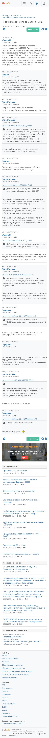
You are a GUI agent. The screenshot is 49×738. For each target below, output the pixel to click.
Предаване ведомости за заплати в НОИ (21, 534)
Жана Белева (27, 583)
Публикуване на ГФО (10, 716)
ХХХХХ (27, 482)
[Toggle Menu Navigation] (24, 3)
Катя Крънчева (21, 569)
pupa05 (7, 40)
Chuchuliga (7, 502)
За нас (4, 655)
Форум (4, 710)
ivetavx (36, 554)
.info (6, 3)
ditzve (23, 545)
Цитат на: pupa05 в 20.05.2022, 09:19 (17, 275)
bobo (6, 74)
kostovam (23, 470)
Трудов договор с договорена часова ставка (23, 522)
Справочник (7, 694)
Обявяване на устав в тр (14, 491)
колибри (31, 491)
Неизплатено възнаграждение (16, 554)
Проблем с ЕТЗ (9, 470)
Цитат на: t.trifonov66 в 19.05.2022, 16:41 (19, 316)
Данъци (5, 691)
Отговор (34, 29)
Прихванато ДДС (10, 545)
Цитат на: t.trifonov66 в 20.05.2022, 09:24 (19, 419)
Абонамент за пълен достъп (13, 668)
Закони (5, 700)
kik (6, 730)
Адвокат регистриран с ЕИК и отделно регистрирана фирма (20, 480)
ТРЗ (3, 685)
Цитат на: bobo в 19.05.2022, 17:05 (17, 185)
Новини (5, 697)
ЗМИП (4, 707)
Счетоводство (7, 688)
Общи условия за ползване (12, 665)
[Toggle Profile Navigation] (44, 3)
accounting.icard (35, 596)
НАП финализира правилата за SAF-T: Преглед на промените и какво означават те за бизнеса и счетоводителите (24, 580)
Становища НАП (8, 704)
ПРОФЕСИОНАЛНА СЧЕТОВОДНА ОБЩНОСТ (22, 641)
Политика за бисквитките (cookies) (15, 674)
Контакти (5, 662)
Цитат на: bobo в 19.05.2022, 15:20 (17, 126)
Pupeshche (7, 525)
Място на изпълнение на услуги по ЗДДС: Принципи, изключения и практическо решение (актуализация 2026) (24, 607)
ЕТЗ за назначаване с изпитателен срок (20, 500)
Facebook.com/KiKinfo (12, 637)
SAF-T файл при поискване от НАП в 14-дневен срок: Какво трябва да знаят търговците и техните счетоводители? (23, 594)
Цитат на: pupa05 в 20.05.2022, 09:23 (17, 380)
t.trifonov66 (9, 102)
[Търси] (31, 3)
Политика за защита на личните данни (17, 671)
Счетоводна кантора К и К (12, 724)
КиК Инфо (28, 610)
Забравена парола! (9, 677)
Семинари (6, 713)
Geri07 (5, 536)
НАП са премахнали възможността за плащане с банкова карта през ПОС (24, 512)
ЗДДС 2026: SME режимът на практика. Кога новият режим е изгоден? (22, 620)
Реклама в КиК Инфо (10, 659)
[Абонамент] (37, 3)
